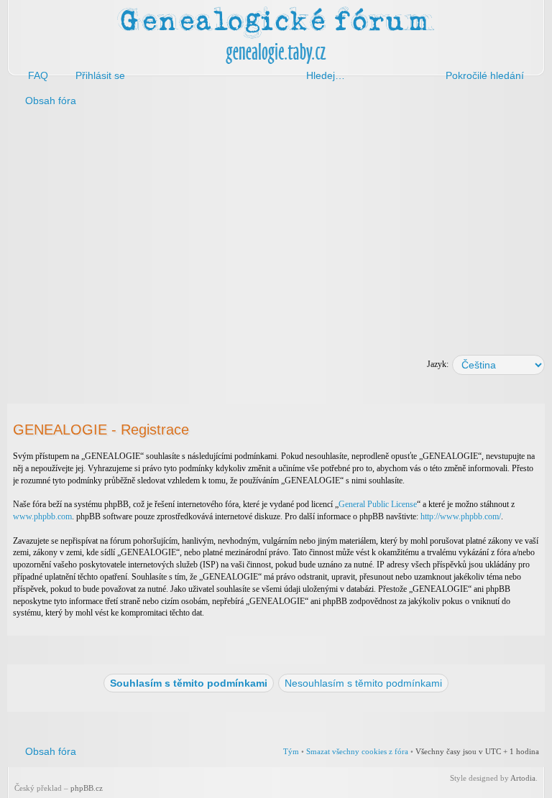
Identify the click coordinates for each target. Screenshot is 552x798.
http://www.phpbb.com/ (460, 516)
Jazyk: (437, 364)
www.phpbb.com (42, 516)
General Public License (378, 504)
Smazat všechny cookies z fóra (357, 751)
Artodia (522, 778)
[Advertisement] (276, 228)
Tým (291, 751)
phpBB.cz (86, 788)
